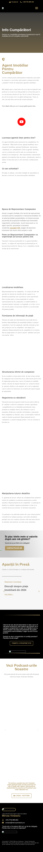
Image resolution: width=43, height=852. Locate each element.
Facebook (15, 2)
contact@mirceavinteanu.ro (15, 823)
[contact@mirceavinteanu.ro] (3, 823)
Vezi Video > (8, 594)
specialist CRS (15, 228)
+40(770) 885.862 (28, 2)
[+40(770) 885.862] (21, 2)
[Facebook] (10, 2)
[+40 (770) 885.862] (3, 820)
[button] (36, 8)
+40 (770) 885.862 (11, 820)
